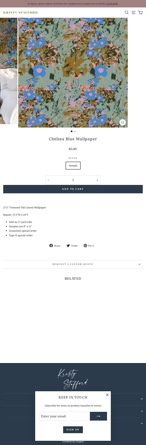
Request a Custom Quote (73, 264)
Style (73, 158)
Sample (73, 165)
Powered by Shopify (73, 441)
